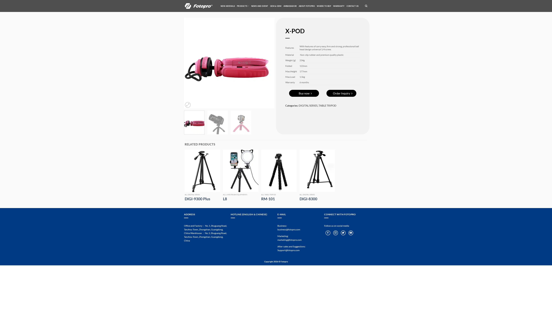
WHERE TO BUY (324, 6)
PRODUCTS (242, 6)
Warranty (338, 6)
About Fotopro (307, 6)
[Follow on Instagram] (335, 233)
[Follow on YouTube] (350, 233)
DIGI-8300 (308, 199)
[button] (366, 6)
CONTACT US (353, 6)
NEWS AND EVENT (259, 6)
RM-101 (268, 199)
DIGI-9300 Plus (197, 199)
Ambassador (290, 6)
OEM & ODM (275, 6)
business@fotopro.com (288, 229)
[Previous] (189, 63)
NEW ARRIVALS (228, 6)
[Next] (269, 63)
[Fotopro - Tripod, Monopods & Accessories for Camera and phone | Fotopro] (200, 6)
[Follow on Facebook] (328, 233)
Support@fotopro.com (288, 250)
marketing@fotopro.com (289, 239)
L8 (225, 199)
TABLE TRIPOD (327, 105)
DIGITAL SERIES (308, 105)
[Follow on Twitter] (343, 233)
